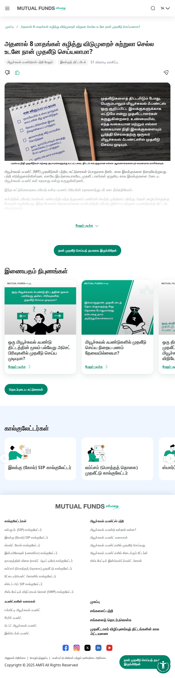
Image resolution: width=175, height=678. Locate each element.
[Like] (17, 72)
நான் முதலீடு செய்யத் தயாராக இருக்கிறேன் (87, 250)
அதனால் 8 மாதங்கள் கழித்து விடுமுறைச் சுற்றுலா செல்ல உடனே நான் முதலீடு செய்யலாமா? (80, 27)
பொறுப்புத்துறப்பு (39, 658)
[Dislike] (7, 72)
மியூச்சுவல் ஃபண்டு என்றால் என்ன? (113, 529)
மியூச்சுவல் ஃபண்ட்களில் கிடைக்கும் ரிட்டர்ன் (119, 553)
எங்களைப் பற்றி (101, 610)
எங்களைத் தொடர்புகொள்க (110, 619)
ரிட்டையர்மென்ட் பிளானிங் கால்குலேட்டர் (30, 576)
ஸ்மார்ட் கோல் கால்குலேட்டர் (22, 545)
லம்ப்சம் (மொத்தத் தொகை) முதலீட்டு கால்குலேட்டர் (111, 470)
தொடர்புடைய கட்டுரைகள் (26, 389)
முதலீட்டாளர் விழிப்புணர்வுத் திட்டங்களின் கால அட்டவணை (124, 631)
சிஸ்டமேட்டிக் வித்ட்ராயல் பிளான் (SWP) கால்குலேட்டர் (39, 591)
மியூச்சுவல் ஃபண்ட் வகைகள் (109, 537)
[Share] (165, 72)
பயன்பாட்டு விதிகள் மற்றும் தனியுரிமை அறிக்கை (79, 658)
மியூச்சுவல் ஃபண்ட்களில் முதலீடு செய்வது (117, 545)
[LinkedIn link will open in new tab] (98, 648)
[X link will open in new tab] (87, 648)
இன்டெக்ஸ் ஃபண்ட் (17, 633)
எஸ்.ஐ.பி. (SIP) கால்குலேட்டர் (23, 529)
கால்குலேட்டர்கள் (15, 521)
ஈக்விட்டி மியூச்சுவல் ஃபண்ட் (23, 610)
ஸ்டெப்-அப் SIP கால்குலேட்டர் (23, 584)
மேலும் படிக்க (84, 225)
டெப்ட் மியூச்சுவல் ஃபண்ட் (21, 625)
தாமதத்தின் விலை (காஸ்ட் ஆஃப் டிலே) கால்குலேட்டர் (39, 560)
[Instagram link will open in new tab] (76, 648)
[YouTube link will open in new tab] (109, 648)
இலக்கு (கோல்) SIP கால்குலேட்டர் (39, 467)
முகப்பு (9, 27)
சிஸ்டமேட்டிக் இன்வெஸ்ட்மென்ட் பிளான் (116, 560)
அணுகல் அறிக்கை (15, 658)
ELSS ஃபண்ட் (13, 617)
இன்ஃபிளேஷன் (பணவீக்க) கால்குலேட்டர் (31, 553)
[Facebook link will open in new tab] (65, 648)
